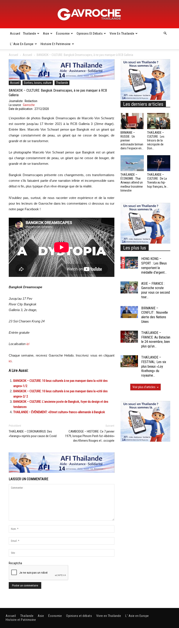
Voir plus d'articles (144, 387)
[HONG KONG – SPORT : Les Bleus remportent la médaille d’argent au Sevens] (129, 263)
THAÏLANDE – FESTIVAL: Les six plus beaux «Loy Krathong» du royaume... (153, 366)
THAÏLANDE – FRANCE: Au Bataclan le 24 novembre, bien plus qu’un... (155, 339)
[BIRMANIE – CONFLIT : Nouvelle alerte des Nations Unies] (129, 312)
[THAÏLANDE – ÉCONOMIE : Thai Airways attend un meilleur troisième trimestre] (132, 163)
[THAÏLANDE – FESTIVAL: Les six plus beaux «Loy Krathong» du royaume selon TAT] (129, 361)
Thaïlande (29, 33)
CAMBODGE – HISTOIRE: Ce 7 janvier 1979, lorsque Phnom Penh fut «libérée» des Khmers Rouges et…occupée (89, 436)
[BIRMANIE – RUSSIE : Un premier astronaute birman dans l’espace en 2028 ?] (132, 121)
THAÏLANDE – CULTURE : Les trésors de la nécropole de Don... (155, 140)
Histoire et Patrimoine (56, 44)
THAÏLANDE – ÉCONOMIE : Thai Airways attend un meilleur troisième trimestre (131, 182)
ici (27, 344)
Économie (63, 33)
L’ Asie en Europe (22, 44)
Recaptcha (15, 563)
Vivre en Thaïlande (122, 33)
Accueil (15, 33)
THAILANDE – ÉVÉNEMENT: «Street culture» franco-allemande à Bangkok (59, 412)
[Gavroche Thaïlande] (89, 14)
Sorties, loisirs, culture (38, 82)
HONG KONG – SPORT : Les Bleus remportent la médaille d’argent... (154, 265)
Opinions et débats (90, 33)
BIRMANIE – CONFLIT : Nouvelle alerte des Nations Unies (154, 315)
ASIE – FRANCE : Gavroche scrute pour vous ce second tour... (155, 290)
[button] (165, 33)
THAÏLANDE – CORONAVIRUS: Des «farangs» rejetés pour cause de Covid (33, 433)
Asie (46, 33)
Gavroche (29, 105)
